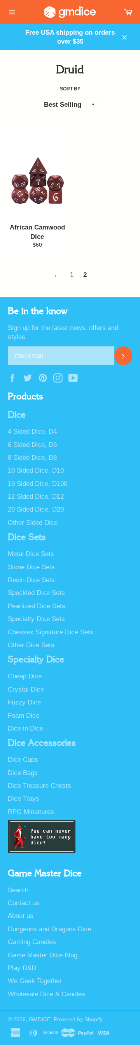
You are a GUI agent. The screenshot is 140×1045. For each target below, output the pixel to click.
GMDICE (40, 1019)
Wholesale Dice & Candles (46, 994)
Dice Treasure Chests (39, 785)
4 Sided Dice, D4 (32, 431)
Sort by (70, 89)
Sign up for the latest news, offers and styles (63, 332)
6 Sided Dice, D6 (32, 444)
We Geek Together (35, 981)
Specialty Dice (36, 659)
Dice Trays (23, 798)
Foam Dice (23, 715)
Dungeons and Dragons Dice (49, 929)
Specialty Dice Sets (36, 619)
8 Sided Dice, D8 (32, 457)
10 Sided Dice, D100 (37, 483)
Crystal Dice (26, 689)
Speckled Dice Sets (36, 593)
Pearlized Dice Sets (36, 606)
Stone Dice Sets (31, 567)
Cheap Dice (25, 676)
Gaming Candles (32, 942)
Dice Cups (23, 759)
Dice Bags (23, 773)
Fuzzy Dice (24, 702)
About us (20, 916)
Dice (17, 415)
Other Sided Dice (33, 522)
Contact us (23, 903)
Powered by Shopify (78, 1019)
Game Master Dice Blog (42, 955)
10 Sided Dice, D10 (36, 470)
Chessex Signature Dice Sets (50, 632)
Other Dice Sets (31, 645)
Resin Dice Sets (31, 580)
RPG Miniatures (31, 812)
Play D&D (22, 968)
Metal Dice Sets (31, 554)
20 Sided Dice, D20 (36, 509)
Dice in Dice (25, 728)
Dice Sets (27, 537)
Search (18, 890)
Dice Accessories (42, 743)
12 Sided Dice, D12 (36, 496)
